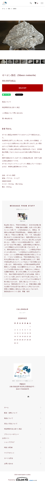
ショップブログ (9, 442)
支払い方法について (10, 423)
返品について (6, 102)
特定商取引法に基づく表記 (11, 107)
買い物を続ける (7, 118)
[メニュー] (42, 3)
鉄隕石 (14, 8)
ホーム (3, 8)
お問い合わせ (8, 463)
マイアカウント (9, 453)
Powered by (11, 480)
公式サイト (5, 438)
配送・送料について (10, 413)
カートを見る (8, 458)
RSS (5, 447)
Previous (2, 35)
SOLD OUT (22, 88)
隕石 (9, 8)
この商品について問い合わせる (12, 113)
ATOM (10, 447)
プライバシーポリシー (11, 434)
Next (42, 35)
